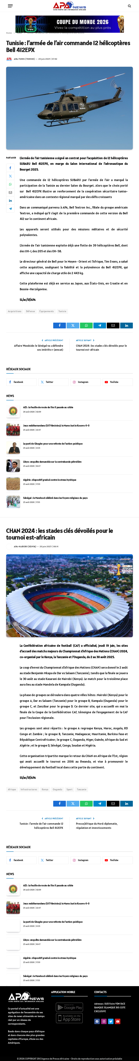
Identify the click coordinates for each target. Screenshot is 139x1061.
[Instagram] (104, 1021)
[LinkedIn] (10, 200)
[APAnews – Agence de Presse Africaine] (69, 6)
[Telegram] (10, 208)
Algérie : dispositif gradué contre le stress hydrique (49, 479)
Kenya (45, 789)
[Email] (10, 192)
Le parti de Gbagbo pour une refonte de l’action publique (52, 443)
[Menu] (10, 6)
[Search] (129, 6)
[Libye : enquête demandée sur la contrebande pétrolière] (13, 466)
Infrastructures (29, 789)
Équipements (46, 311)
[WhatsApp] (10, 184)
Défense (30, 311)
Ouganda (57, 789)
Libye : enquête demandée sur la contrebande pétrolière (52, 461)
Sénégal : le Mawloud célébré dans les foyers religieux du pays (55, 497)
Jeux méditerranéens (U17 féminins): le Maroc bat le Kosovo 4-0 (56, 425)
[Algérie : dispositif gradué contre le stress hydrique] (13, 484)
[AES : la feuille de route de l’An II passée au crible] (13, 411)
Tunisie (62, 311)
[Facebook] (10, 168)
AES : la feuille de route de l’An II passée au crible (48, 407)
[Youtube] (117, 1021)
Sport (69, 789)
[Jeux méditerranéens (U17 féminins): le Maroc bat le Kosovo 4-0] (13, 429)
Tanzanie (81, 789)
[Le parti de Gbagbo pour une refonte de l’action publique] (13, 447)
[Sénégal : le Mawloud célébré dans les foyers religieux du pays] (13, 502)
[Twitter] (10, 176)
